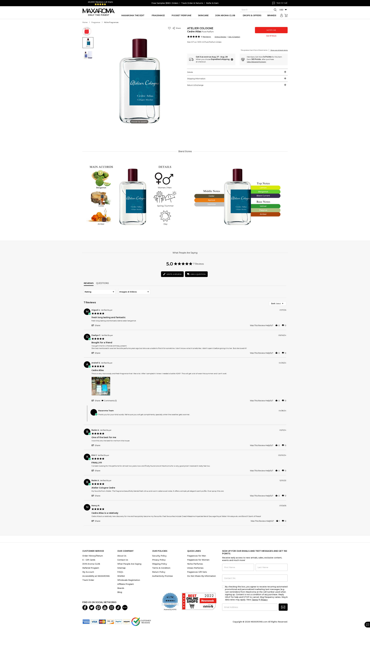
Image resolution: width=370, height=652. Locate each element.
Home (84, 22)
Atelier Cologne (200, 28)
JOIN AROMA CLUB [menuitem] (225, 15)
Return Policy (158, 572)
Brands (120, 588)
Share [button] (178, 28)
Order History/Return (92, 556)
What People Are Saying (129, 564)
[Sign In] (281, 15)
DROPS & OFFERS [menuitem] (252, 15)
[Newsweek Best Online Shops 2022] (199, 602)
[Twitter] (91, 607)
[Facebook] (85, 607)
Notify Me (271, 30)
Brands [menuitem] (271, 15)
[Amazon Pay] (126, 621)
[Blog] (124, 607)
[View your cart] (286, 15)
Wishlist (121, 576)
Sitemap (121, 568)
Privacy (264, 599)
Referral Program (90, 568)
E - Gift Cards (88, 560)
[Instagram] (111, 607)
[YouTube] (105, 607)
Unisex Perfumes (195, 568)
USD (281, 10)
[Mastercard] (102, 621)
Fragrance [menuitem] (158, 15)
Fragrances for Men (196, 556)
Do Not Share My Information (201, 576)
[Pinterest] (98, 607)
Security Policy (159, 556)
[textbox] (284, 304)
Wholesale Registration (128, 580)
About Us (121, 556)
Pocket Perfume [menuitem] (181, 15)
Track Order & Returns (192, 3)
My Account (88, 572)
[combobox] (100, 291)
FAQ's (120, 572)
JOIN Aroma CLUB (91, 564)
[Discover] (110, 621)
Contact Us (122, 560)
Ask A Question (234, 37)
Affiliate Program (125, 584)
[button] (170, 28)
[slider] (185, 135)
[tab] (237, 72)
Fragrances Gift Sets (197, 572)
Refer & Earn (212, 3)
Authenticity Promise (162, 576)
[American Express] (86, 621)
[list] (188, 387)
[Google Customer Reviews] (141, 621)
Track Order (88, 580)
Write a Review (220, 37)
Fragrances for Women (198, 560)
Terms (255, 599)
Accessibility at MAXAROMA (96, 576)
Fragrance (95, 22)
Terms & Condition (161, 568)
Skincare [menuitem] (203, 15)
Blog (119, 592)
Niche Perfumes (195, 564)
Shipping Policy (159, 564)
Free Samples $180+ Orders (164, 3)
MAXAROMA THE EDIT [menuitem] (132, 15)
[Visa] (94, 621)
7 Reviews (206, 37)
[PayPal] (118, 621)
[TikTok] (118, 607)
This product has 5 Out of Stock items (254, 50)
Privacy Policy (158, 560)
